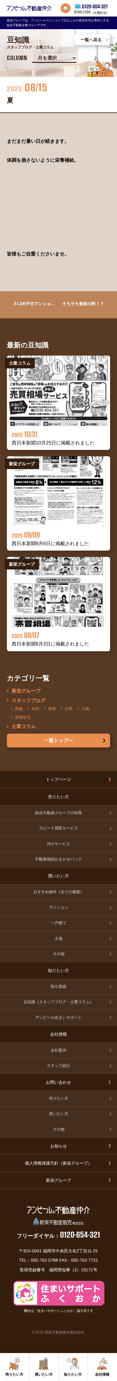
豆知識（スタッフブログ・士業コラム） (58, 1002)
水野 (69, 708)
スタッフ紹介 (58, 1066)
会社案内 (58, 1050)
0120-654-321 (95, 6)
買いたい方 (58, 1114)
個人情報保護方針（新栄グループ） (58, 1163)
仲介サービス (58, 844)
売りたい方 (58, 1098)
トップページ (58, 779)
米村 (35, 708)
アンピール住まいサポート (58, 1018)
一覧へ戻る (91, 39)
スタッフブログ (28, 700)
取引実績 (58, 987)
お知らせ (58, 1146)
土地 (58, 938)
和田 (52, 708)
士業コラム (24, 726)
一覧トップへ (58, 740)
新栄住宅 (23, 717)
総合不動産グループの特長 (58, 813)
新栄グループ (26, 691)
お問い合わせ (58, 1082)
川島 (85, 708)
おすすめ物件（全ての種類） (58, 892)
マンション (58, 907)
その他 (58, 954)
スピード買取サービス (58, 828)
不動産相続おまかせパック (58, 859)
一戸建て (58, 923)
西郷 (19, 708)
